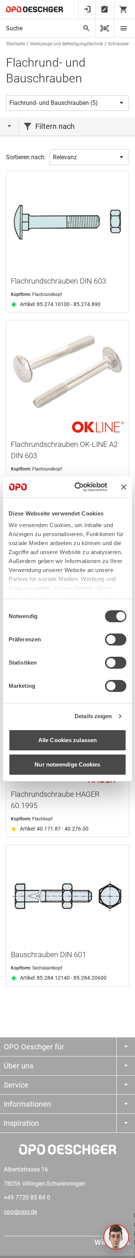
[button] (116, 1237)
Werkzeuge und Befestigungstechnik (66, 43)
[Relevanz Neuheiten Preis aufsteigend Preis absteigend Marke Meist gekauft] (89, 157)
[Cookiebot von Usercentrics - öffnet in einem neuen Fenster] (79, 487)
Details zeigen (93, 716)
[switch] (115, 639)
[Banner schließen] (123, 487)
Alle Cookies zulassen (67, 740)
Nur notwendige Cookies (67, 764)
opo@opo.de (20, 1211)
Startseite (15, 43)
